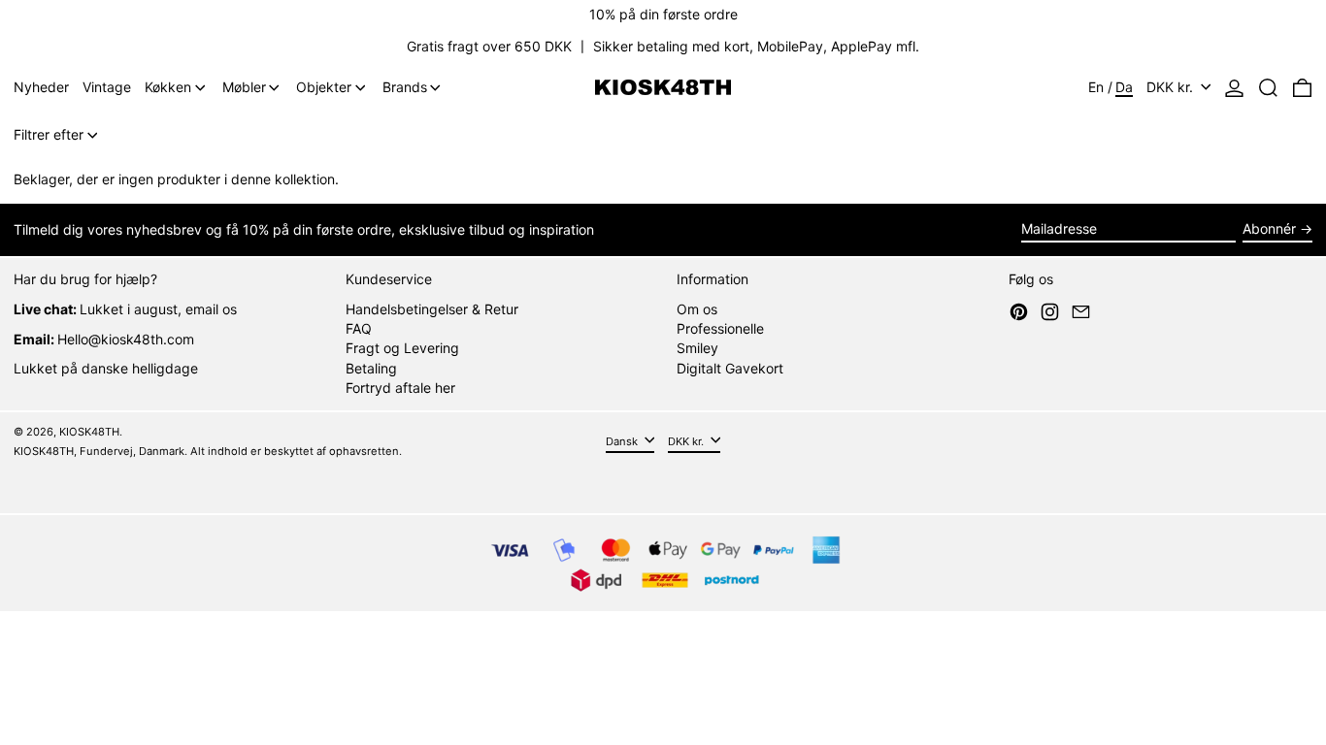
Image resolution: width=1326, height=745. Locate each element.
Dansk (623, 440)
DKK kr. (1171, 87)
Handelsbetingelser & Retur (432, 309)
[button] (1268, 88)
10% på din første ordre (663, 14)
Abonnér (1269, 228)
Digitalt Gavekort (730, 368)
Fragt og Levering (402, 348)
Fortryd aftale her (400, 387)
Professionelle (720, 328)
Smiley (697, 348)
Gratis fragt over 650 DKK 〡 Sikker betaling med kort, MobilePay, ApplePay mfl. (663, 46)
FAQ (359, 328)
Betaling (371, 368)
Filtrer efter (48, 134)
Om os (697, 309)
